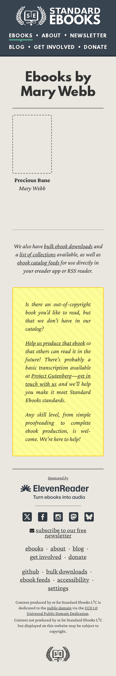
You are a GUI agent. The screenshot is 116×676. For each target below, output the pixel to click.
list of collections (37, 255)
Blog (17, 47)
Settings (58, 588)
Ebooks (21, 35)
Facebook (42, 516)
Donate (95, 47)
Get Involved (54, 47)
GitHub (30, 571)
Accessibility (73, 580)
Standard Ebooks (58, 16)
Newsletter (88, 35)
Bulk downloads (66, 571)
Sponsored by (58, 478)
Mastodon (73, 516)
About (51, 35)
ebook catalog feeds (38, 263)
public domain (59, 608)
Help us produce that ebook (55, 343)
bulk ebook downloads (68, 246)
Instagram (58, 516)
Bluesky (89, 516)
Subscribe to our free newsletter (61, 533)
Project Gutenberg (51, 376)
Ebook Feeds (35, 580)
